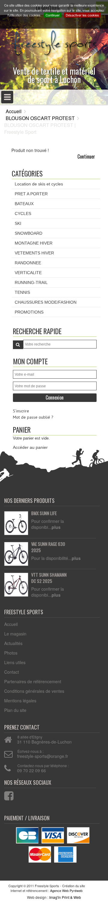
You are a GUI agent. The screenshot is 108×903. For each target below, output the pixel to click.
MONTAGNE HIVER (33, 243)
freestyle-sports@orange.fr (42, 756)
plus (56, 527)
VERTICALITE (28, 272)
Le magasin (15, 634)
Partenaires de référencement (32, 681)
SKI (18, 223)
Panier (22, 429)
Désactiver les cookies (82, 15)
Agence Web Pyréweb (66, 890)
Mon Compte (30, 361)
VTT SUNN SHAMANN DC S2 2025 (49, 578)
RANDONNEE (28, 262)
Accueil (14, 111)
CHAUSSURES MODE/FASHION (45, 302)
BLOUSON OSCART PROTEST (40, 118)
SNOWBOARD (28, 233)
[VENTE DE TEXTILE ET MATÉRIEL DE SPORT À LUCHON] (54, 41)
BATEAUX (24, 203)
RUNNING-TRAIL (31, 282)
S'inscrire (21, 411)
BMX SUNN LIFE (44, 513)
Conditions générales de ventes (34, 691)
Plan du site (15, 710)
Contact (11, 672)
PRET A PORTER (31, 193)
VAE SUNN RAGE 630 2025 (48, 547)
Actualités (13, 643)
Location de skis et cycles (39, 184)
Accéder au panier (30, 447)
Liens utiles (15, 662)
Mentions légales (20, 701)
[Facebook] (5, 794)
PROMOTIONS (29, 312)
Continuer (53, 15)
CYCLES (23, 213)
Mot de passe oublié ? (33, 417)
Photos (10, 653)
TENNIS (22, 292)
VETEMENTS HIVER (34, 253)
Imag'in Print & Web (65, 897)
